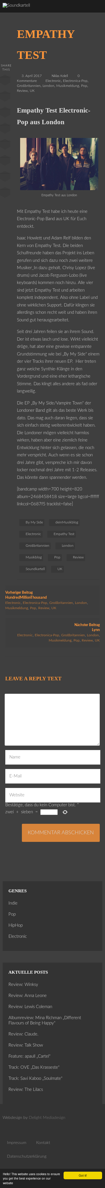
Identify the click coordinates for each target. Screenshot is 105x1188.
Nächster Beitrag (87, 627)
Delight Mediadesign (47, 1118)
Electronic (53, 81)
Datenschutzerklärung (26, 1156)
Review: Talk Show (25, 1045)
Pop (84, 85)
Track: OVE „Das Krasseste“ (34, 1067)
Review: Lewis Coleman (30, 1007)
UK (32, 90)
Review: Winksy (23, 984)
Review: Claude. (23, 1034)
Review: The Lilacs (25, 1089)
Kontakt (43, 1143)
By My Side (34, 522)
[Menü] (95, 11)
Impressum (16, 1143)
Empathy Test (64, 534)
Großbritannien (29, 85)
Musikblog (34, 557)
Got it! (83, 1175)
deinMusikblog (66, 522)
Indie (13, 903)
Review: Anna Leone (27, 995)
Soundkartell (35, 569)
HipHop (15, 925)
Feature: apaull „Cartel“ (29, 1056)
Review (22, 90)
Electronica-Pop (75, 81)
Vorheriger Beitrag (26, 595)
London (48, 85)
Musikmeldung (67, 85)
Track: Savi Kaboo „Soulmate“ (35, 1078)
